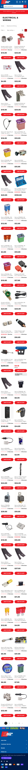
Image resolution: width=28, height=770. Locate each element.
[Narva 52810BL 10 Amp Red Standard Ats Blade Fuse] (21, 611)
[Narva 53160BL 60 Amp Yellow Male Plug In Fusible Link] (7, 611)
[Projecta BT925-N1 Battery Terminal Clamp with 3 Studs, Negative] (21, 96)
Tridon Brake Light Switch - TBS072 (20, 331)
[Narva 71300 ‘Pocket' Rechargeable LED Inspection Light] (21, 469)
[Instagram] (4, 761)
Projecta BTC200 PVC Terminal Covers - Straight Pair (20, 275)
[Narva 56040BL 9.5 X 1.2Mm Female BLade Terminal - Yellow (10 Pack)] (7, 583)
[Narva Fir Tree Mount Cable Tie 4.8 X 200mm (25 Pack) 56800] (7, 124)
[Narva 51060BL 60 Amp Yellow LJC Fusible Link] (7, 153)
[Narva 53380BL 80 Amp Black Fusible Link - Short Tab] (21, 583)
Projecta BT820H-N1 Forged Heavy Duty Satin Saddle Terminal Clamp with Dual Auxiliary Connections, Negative (7, 705)
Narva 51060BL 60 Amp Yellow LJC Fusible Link (6, 161)
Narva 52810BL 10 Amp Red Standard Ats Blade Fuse (20, 619)
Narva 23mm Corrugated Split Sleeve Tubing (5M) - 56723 (7, 189)
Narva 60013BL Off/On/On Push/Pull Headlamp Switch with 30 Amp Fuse (20, 161)
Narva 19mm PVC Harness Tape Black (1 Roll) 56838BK (7, 676)
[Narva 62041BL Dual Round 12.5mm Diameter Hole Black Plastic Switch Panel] (21, 352)
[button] (25, 2)
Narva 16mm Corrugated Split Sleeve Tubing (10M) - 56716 (21, 563)
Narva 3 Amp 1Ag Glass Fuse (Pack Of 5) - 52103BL (6, 331)
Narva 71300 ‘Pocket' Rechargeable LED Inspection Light (21, 477)
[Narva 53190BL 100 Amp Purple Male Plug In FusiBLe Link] (7, 209)
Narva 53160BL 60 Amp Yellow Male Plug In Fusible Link (7, 619)
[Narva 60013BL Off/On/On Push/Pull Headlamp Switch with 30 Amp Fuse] (21, 153)
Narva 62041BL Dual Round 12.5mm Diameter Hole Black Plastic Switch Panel (20, 360)
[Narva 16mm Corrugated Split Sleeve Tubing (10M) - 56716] (21, 554)
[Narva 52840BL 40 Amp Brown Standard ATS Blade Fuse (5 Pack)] (7, 238)
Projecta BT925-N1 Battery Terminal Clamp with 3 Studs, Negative (20, 104)
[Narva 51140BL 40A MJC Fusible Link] (21, 668)
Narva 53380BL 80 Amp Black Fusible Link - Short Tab (20, 591)
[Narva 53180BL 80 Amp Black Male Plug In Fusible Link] (21, 209)
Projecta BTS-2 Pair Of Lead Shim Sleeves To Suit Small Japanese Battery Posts (7, 47)
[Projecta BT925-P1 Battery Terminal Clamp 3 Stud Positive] (21, 39)
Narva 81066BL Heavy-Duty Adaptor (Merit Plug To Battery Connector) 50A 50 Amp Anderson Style (7, 449)
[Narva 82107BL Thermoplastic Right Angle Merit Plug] (21, 412)
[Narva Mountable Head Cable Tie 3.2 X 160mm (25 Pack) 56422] (21, 441)
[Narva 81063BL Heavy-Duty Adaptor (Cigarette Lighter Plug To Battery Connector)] (21, 697)
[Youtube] (7, 761)
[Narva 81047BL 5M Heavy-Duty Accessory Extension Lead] (21, 295)
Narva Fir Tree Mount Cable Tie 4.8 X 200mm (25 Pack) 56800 (7, 132)
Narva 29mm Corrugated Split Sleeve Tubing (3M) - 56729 (7, 563)
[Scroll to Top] (25, 762)
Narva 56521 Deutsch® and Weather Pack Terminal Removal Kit (21, 189)
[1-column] (22, 30)
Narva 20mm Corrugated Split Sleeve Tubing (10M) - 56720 (21, 75)
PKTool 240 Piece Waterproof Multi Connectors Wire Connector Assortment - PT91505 (19, 648)
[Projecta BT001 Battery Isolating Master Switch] (7, 295)
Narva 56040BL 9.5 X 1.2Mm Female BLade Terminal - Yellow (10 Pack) (7, 591)
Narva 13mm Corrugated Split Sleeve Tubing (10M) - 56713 (7, 392)
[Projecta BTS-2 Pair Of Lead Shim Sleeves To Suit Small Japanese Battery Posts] (7, 39)
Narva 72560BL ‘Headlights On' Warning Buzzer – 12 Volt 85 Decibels (6, 506)
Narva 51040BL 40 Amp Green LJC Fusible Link (20, 246)
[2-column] (26, 30)
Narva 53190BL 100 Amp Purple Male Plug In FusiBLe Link (7, 218)
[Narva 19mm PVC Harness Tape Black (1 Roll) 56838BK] (7, 668)
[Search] (25, 6)
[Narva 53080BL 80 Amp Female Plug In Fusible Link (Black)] (21, 384)
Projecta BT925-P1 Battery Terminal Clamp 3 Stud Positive (21, 47)
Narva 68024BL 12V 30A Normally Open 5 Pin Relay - (21, 506)
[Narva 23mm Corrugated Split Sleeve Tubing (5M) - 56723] (7, 181)
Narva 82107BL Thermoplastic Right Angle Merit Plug (20, 420)
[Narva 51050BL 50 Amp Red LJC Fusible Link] (7, 266)
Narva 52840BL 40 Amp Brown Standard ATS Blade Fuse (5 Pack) (7, 246)
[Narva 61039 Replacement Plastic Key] (7, 67)
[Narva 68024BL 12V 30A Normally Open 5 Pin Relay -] (21, 497)
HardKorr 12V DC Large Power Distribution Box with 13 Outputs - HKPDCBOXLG (7, 420)
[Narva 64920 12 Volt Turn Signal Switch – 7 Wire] (7, 352)
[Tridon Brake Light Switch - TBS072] (21, 323)
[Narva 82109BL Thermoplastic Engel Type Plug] (7, 469)
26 (19, 723)
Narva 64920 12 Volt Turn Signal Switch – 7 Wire (7, 360)
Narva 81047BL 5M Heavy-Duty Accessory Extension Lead (20, 303)
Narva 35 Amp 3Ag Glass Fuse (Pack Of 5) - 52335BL (6, 648)
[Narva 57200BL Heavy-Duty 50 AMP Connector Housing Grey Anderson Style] (21, 526)
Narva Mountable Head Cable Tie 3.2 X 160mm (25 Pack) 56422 (20, 449)
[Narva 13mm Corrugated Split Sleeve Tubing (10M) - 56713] (7, 384)
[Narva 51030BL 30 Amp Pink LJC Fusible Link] (21, 124)
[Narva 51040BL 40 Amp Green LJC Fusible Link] (21, 238)
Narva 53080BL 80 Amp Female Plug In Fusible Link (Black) (20, 392)
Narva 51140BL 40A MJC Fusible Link (20, 676)
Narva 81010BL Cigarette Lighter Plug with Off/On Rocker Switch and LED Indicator (6, 534)
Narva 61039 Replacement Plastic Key (7, 75)
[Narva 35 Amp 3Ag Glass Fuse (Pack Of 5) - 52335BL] (7, 640)
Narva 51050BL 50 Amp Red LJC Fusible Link (7, 275)
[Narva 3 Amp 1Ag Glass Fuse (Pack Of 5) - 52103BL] (7, 323)
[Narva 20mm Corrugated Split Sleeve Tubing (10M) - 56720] (21, 67)
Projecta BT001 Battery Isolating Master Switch (5, 303)
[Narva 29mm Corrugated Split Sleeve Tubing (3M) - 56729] (7, 554)
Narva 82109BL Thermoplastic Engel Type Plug (7, 477)
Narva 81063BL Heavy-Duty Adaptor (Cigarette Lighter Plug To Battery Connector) (20, 705)
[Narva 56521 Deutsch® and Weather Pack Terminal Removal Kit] (21, 181)
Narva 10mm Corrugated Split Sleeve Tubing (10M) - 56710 (7, 104)
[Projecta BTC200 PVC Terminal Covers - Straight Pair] (21, 266)
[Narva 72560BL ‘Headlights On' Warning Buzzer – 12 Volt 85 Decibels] (7, 497)
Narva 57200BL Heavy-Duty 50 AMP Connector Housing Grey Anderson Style (20, 534)
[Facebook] (1, 761)
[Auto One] (6, 2)
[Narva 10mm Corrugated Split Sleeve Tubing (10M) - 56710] (7, 96)
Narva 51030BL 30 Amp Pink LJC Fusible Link (21, 132)
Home (2, 26)
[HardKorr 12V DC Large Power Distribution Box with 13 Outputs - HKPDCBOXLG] (7, 412)
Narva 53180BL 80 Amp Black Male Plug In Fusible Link (21, 218)
